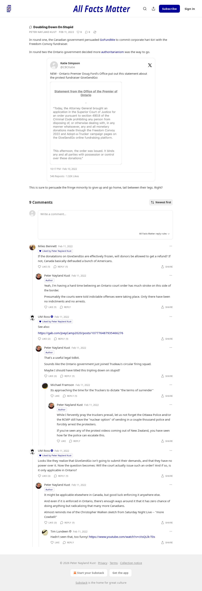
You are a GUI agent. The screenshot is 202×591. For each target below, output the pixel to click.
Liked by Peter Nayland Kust (56, 250)
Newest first (163, 202)
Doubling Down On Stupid (53, 27)
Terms (114, 563)
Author (49, 280)
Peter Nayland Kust (43, 32)
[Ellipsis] (171, 246)
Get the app (120, 573)
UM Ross (44, 317)
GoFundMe (107, 40)
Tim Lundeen (59, 531)
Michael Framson (62, 385)
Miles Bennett (47, 246)
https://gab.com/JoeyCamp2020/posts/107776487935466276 (80, 333)
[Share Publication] (153, 9)
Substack (81, 582)
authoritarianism (112, 52)
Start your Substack (90, 573)
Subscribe (169, 9)
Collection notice (131, 563)
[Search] (145, 9)
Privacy (102, 563)
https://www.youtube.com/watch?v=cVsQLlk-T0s (122, 537)
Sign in (190, 9)
